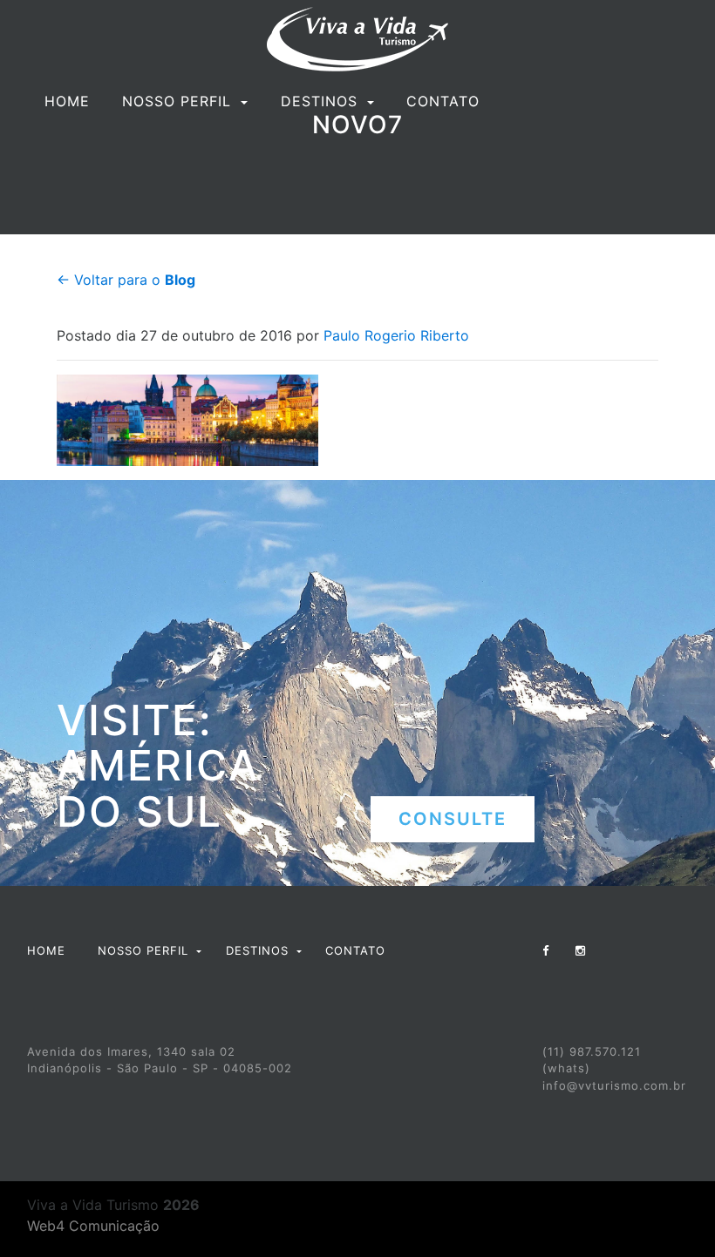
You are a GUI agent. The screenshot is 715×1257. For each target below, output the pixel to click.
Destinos (322, 101)
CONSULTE (452, 818)
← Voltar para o (126, 279)
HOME (67, 101)
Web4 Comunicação (93, 1225)
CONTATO (443, 101)
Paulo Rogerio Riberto (396, 335)
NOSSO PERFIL (179, 101)
